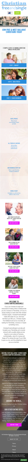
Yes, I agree (23, 460)
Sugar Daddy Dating (13, 414)
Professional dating (17, 412)
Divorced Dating (21, 420)
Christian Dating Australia (9, 404)
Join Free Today (14, 425)
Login (17, 13)
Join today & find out (14, 223)
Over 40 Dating (6, 412)
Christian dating (11, 416)
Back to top (14, 439)
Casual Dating (21, 416)
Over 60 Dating (7, 418)
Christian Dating (7, 434)
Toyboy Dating (11, 420)
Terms (14, 443)
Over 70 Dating (17, 418)
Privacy (14, 446)
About (14, 449)
